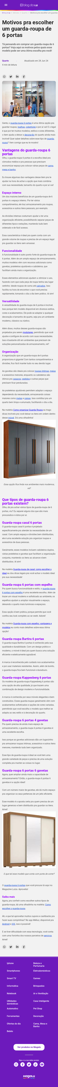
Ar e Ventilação (40, 993)
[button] (6, 5)
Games (36, 978)
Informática (12, 986)
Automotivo (12, 1008)
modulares (28, 332)
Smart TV (11, 978)
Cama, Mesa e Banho (40, 1025)
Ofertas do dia (14, 1023)
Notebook (11, 993)
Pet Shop (37, 1008)
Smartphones (13, 971)
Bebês (10, 1031)
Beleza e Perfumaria (38, 964)
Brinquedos (38, 986)
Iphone (10, 963)
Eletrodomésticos (41, 971)
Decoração (38, 1016)
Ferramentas (13, 1016)
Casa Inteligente (41, 1001)
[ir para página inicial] (29, 5)
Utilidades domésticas (12, 1002)
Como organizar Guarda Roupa (28, 410)
